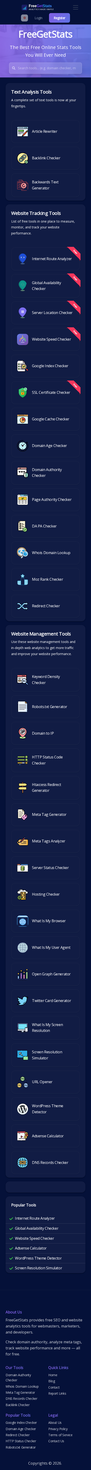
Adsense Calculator (31, 1248)
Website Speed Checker (34, 1238)
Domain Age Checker (21, 1429)
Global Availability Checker (36, 1228)
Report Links (57, 1393)
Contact (54, 1387)
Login (38, 18)
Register (59, 18)
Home (52, 1375)
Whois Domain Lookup (22, 1386)
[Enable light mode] (24, 17)
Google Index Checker (21, 1422)
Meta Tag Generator (20, 1392)
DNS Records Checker (21, 1398)
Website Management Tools (41, 634)
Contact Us (56, 1441)
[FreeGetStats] (32, 7)
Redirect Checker (18, 1435)
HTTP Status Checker (21, 1441)
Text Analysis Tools (31, 92)
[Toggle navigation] (75, 7)
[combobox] (50, 68)
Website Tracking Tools (36, 213)
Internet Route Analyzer (35, 1218)
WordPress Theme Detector (38, 1258)
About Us (55, 1422)
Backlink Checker (18, 1405)
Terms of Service (60, 1435)
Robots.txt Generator (21, 1447)
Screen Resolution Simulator (38, 1268)
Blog (51, 1381)
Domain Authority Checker (18, 1377)
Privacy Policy (57, 1429)
